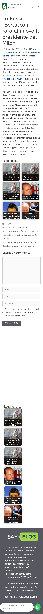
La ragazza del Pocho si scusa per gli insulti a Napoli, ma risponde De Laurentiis (20, 235)
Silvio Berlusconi (20, 227)
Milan (8, 224)
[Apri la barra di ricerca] (31, 7)
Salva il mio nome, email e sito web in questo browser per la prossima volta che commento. (22, 312)
